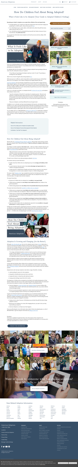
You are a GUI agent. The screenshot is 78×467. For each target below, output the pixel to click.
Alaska (8, 407)
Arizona (8, 409)
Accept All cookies (72, 463)
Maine (30, 407)
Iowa (18, 415)
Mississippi (31, 415)
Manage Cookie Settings (7, 442)
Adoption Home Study (43, 433)
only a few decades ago (16, 244)
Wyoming (63, 413)
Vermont (63, 406)
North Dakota (42, 416)
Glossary (58, 445)
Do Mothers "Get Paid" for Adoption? (19, 130)
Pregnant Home (24, 427)
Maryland (30, 409)
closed (39, 244)
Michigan (30, 412)
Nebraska (41, 406)
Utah (52, 418)
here (33, 26)
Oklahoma (53, 406)
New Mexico (42, 412)
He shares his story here (36, 90)
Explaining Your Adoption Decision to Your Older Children (62, 91)
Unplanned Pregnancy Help (26, 432)
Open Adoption (24, 438)
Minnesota (30, 413)
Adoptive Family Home (43, 427)
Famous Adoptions (60, 443)
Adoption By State (60, 432)
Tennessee (52, 415)
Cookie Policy (4, 439)
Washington (64, 409)
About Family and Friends (45, 7)
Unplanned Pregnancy (34, 7)
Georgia (19, 407)
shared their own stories (16, 295)
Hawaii (19, 409)
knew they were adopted (37, 210)
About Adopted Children (58, 7)
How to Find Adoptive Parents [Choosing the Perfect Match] (24, 128)
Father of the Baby (24, 433)
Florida (19, 406)
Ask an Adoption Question (38, 388)
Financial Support (24, 435)
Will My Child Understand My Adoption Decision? (59, 48)
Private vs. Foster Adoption (62, 438)
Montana (30, 418)
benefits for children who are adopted (30, 188)
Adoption (59, 428)
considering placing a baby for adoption (23, 141)
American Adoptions (11, 82)
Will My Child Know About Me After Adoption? (59, 67)
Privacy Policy (4, 437)
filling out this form (33, 310)
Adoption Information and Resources (64, 427)
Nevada (41, 407)
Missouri (30, 416)
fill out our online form (31, 110)
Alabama (8, 406)
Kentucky (19, 418)
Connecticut (9, 415)
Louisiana (30, 406)
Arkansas (8, 410)
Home (15, 7)
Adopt (39, 1)
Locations (3, 430)
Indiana (19, 413)
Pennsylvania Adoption (22, 7)
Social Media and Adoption (62, 446)
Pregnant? (34, 1)
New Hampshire (42, 409)
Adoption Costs (42, 428)
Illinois (19, 412)
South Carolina (53, 412)
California (8, 412)
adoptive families (32, 285)
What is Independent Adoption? (63, 440)
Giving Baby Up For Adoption (26, 428)
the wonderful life (13, 149)
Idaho (19, 410)
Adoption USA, (18, 173)
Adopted (58, 430)
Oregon (52, 407)
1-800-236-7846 (5, 427)
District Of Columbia (10, 418)
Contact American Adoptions (7, 432)
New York (41, 413)
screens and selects (22, 285)
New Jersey (42, 410)
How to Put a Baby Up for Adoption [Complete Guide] (22, 125)
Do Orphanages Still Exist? (62, 448)
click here (35, 158)
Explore (45, 1)
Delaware (8, 416)
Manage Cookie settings (63, 463)
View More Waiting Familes (38, 350)
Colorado (8, 413)
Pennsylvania (53, 409)
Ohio (40, 418)
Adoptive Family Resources (44, 438)
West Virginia (64, 410)
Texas (52, 416)
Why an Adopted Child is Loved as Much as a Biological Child (59, 86)
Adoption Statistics (60, 441)
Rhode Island (53, 410)
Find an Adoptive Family (25, 430)
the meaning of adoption (13, 266)
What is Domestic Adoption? (44, 430)
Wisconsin (63, 412)
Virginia (63, 407)
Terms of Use (4, 434)
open (43, 247)
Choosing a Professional (43, 432)
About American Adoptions (62, 435)
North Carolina (42, 415)
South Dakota (53, 413)
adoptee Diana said (25, 253)
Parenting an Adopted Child (62, 433)
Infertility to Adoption (43, 435)
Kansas (19, 416)
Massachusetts (31, 410)
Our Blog (58, 450)
